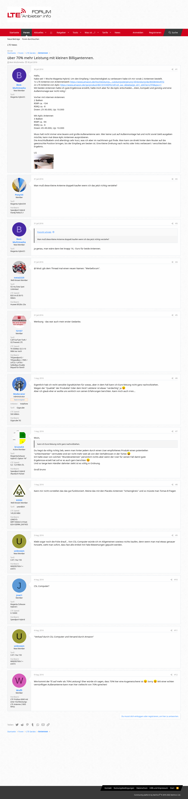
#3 (176, 223)
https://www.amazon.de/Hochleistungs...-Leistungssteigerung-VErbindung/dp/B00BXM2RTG (117, 81)
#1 (176, 69)
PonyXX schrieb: (44, 232)
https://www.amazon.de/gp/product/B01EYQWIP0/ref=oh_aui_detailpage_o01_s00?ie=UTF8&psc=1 (111, 84)
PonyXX (19, 194)
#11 (176, 630)
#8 (176, 484)
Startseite (14, 32)
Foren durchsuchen (30, 39)
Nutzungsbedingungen (124, 788)
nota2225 (19, 277)
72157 (19, 330)
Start (172, 788)
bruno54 (19, 446)
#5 (176, 315)
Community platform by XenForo (157, 795)
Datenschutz (141, 788)
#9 (176, 535)
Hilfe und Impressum (159, 788)
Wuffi (19, 690)
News (117, 32)
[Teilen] (172, 69)
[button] (46, 32)
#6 (176, 378)
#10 (176, 579)
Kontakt (108, 788)
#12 (176, 674)
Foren (26, 32)
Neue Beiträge (13, 39)
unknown (19, 550)
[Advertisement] (94, 759)
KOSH (19, 500)
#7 (176, 431)
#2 (176, 179)
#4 (176, 262)
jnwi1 (19, 595)
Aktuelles (38, 32)
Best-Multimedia (16, 62)
